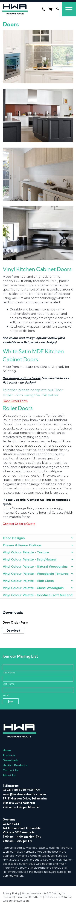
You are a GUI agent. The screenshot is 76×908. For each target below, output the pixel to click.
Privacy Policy (11, 893)
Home (7, 750)
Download (13, 630)
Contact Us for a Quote (19, 524)
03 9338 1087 (11, 790)
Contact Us (11, 770)
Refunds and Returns (58, 897)
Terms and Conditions (29, 897)
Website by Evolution (16, 900)
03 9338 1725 (31, 790)
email (6, 695)
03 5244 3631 (11, 823)
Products (9, 755)
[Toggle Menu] (69, 9)
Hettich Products (15, 765)
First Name (9, 672)
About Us (9, 775)
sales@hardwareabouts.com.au (24, 794)
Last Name (9, 683)
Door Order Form (15, 401)
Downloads (10, 760)
